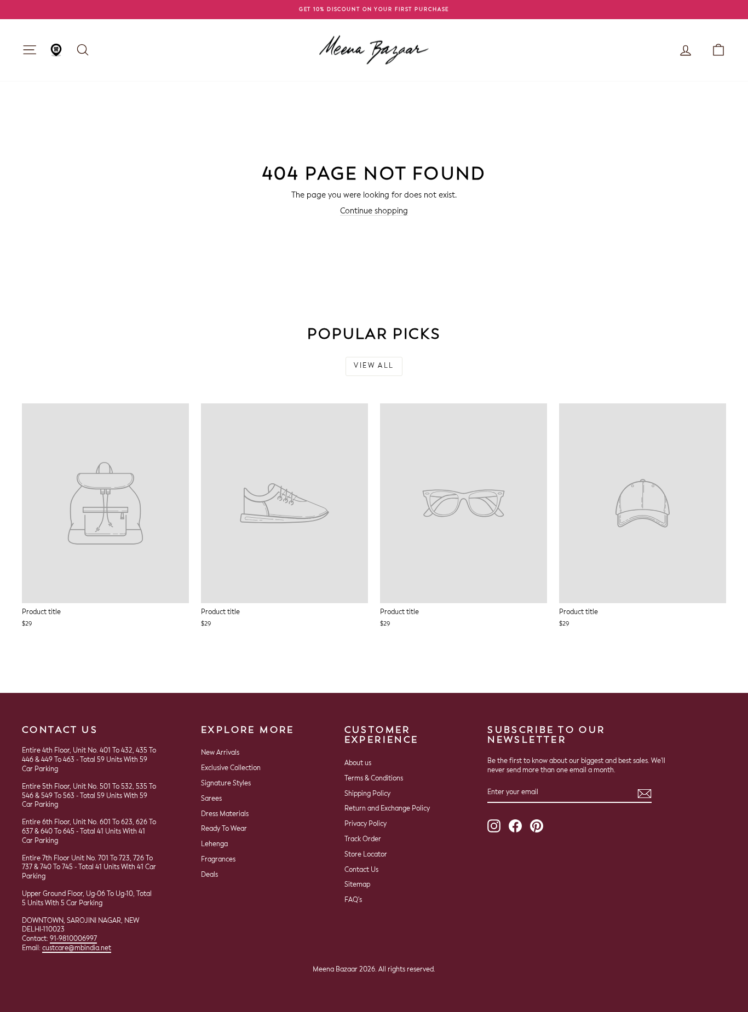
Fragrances (218, 860)
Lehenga (214, 844)
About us (357, 763)
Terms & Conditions (373, 779)
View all (374, 366)
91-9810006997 (73, 939)
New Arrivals (220, 753)
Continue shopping (374, 211)
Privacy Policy (365, 824)
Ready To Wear (224, 829)
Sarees (211, 799)
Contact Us (361, 870)
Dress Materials (225, 814)
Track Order (362, 839)
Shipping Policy (367, 794)
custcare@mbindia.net (76, 948)
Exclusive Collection (231, 768)
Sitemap (357, 885)
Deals (209, 875)
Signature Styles (226, 783)
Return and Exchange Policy (387, 809)
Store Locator (365, 855)
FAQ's (353, 900)
